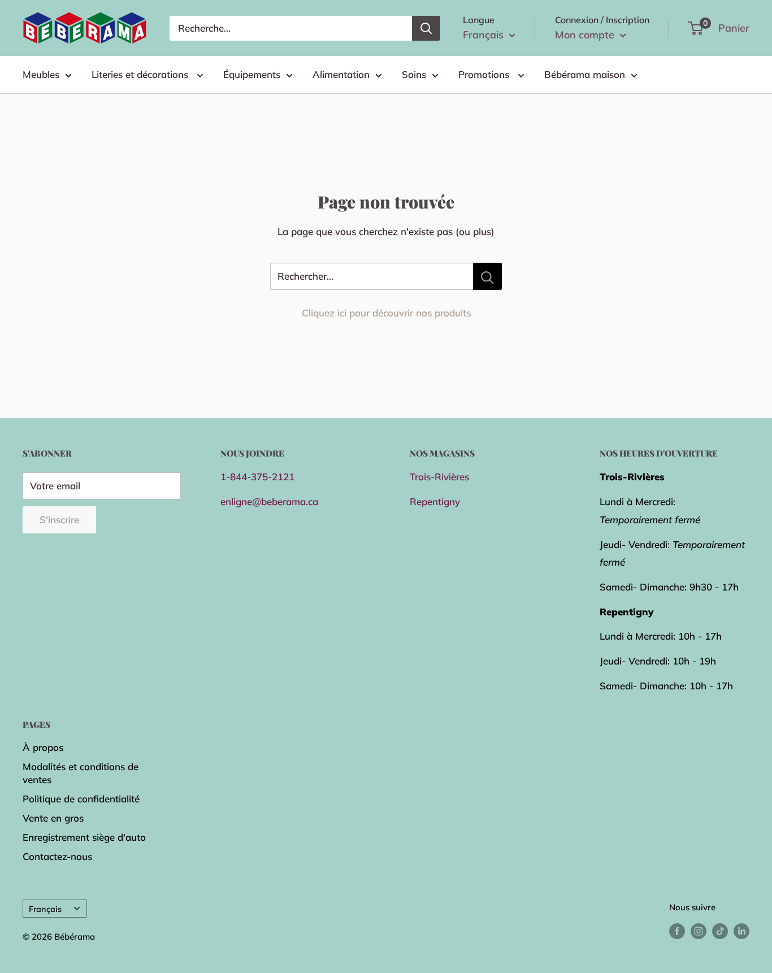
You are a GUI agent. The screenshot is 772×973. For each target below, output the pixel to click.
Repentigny (435, 501)
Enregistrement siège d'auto (84, 837)
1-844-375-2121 (257, 477)
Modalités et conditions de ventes (80, 773)
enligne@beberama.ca (269, 501)
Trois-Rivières (439, 477)
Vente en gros (53, 818)
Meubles (41, 74)
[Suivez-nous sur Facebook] (677, 930)
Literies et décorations (141, 74)
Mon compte (586, 34)
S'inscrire (59, 519)
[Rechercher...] (487, 276)
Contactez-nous (57, 856)
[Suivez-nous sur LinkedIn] (741, 930)
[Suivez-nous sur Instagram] (698, 930)
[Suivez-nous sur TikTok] (720, 930)
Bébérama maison (584, 74)
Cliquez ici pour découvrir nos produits (386, 313)
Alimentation (341, 74)
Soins (414, 74)
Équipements (251, 74)
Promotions (485, 74)
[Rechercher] (426, 28)
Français (45, 909)
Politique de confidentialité (81, 799)
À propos (43, 747)
